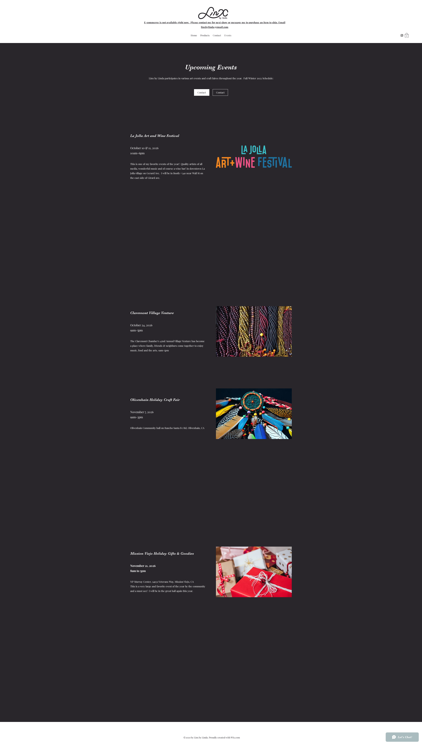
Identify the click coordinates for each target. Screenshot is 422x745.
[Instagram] (402, 35)
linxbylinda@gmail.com (214, 27)
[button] (407, 35)
